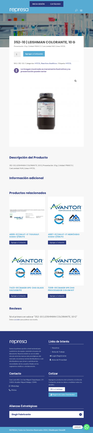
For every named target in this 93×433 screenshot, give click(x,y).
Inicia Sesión (38, 4)
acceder (17, 319)
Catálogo (55, 4)
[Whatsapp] (87, 427)
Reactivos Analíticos (49, 63)
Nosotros (55, 348)
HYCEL (37, 63)
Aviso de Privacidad (59, 360)
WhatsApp (15, 386)
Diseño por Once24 (57, 430)
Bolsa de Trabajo (58, 352)
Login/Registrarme (59, 356)
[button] (75, 81)
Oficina (13, 390)
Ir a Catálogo (58, 389)
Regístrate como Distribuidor (64, 395)
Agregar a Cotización (34, 54)
